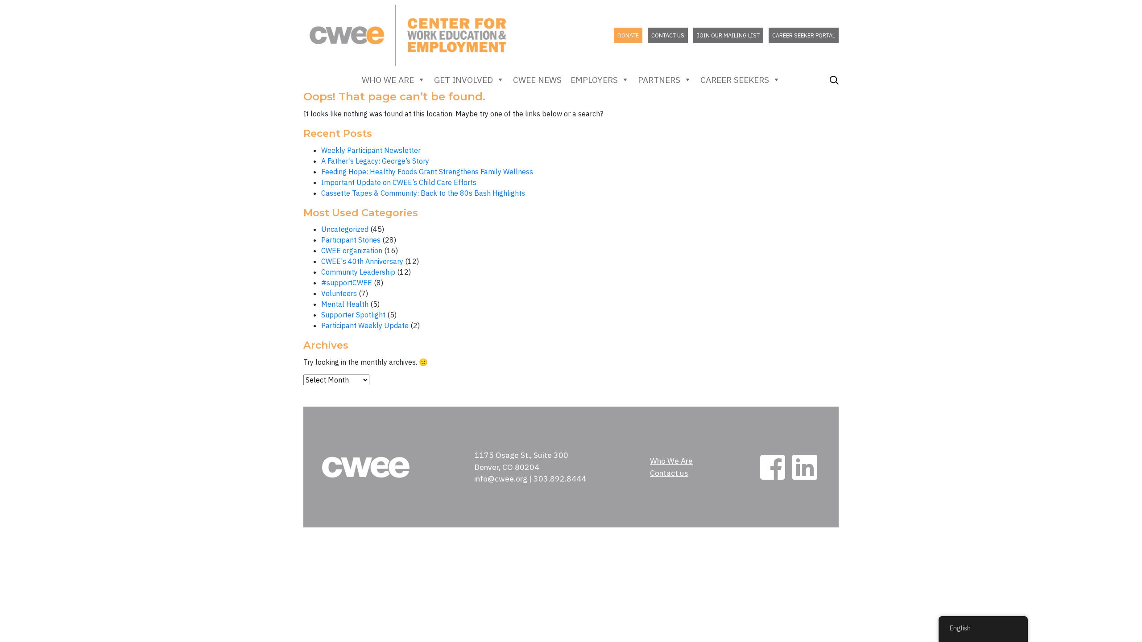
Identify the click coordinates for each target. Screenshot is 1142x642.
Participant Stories (351, 239)
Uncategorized (344, 229)
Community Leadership (358, 272)
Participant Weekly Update (365, 325)
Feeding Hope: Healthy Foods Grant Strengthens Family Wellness (427, 171)
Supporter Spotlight (353, 314)
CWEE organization (351, 250)
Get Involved (463, 79)
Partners (659, 79)
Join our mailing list (728, 35)
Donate (628, 35)
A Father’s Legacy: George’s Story (375, 160)
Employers (594, 79)
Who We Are (388, 79)
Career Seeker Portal (803, 35)
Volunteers (339, 293)
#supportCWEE (346, 282)
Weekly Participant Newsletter (371, 150)
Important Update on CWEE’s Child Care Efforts (398, 182)
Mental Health (344, 304)
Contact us (667, 35)
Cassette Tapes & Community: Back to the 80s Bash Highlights (423, 193)
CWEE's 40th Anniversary (362, 261)
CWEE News (537, 79)
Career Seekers (734, 79)
